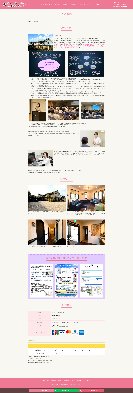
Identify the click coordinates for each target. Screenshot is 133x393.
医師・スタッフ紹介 (46, 4)
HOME (97, 4)
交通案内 (65, 4)
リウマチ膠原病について (86, 4)
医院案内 (57, 4)
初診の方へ (73, 4)
